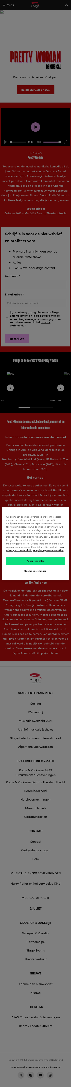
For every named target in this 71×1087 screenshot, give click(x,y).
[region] (35, 543)
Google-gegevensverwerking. (48, 550)
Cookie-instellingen (35, 570)
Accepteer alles (35, 560)
